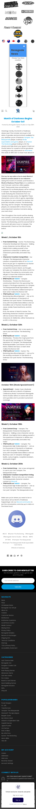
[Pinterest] (21, 555)
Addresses (4, 756)
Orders (3, 753)
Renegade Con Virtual (8, 608)
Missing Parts (5, 628)
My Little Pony (6, 733)
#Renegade (29, 534)
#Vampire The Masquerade (21, 540)
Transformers (6, 708)
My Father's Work (7, 718)
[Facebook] (8, 555)
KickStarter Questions (8, 620)
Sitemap (4, 643)
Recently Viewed (6, 761)
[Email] (11, 555)
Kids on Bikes (5, 731)
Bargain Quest (6, 716)
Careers (4, 613)
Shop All (4, 691)
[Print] (15, 555)
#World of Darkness (18, 548)
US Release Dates (7, 605)
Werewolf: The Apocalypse (10, 713)
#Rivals (25, 537)
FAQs (3, 603)
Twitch (17, 279)
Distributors (5, 618)
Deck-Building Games (8, 683)
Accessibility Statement (9, 648)
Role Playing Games (8, 670)
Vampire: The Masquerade (10, 711)
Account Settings (7, 763)
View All (3, 741)
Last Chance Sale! (7, 660)
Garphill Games (6, 723)
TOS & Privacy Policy (8, 645)
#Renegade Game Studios (12, 537)
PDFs (3, 688)
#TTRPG (8, 540)
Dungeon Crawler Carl (8, 665)
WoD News (28, 150)
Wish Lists (4, 758)
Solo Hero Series (6, 676)
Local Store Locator (7, 623)
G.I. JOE (3, 705)
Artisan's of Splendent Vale (10, 721)
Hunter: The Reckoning (9, 736)
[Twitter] (18, 555)
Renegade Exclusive (8, 686)
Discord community (23, 502)
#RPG (31, 537)
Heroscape (5, 668)
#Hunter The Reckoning (16, 534)
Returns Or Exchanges (8, 635)
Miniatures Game (7, 673)
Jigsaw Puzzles (6, 726)
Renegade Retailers (7, 633)
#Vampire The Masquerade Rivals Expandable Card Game (18, 544)
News (3, 600)
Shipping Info (5, 638)
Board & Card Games (8, 681)
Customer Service (7, 615)
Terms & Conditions (8, 640)
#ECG (5, 534)
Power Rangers (6, 703)
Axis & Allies (5, 738)
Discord (29, 261)
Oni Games (5, 728)
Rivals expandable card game (14, 141)
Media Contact (6, 625)
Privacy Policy (5, 630)
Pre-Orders (5, 678)
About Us (4, 610)
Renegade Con (6, 663)
